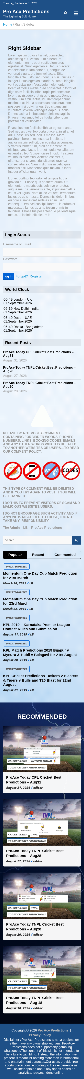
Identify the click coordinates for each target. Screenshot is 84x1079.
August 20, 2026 (18, 934)
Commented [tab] (65, 555)
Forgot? (21, 276)
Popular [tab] (15, 555)
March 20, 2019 (14, 583)
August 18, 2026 (18, 1008)
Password (10, 259)
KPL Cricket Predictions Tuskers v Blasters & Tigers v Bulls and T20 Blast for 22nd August (40, 680)
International (41, 761)
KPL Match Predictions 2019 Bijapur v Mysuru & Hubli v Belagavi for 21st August (40, 652)
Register (36, 276)
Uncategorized (16, 566)
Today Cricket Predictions (27, 767)
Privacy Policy (40, 1035)
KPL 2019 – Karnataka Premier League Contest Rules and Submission (36, 627)
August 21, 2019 (15, 690)
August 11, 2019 (15, 634)
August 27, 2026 (18, 861)
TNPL (34, 834)
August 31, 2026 (18, 787)
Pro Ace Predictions (26, 11)
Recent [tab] (38, 555)
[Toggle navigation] (76, 13)
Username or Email (17, 244)
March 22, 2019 (14, 609)
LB (31, 583)
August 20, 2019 (15, 660)
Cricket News (17, 761)
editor (38, 787)
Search (76, 540)
